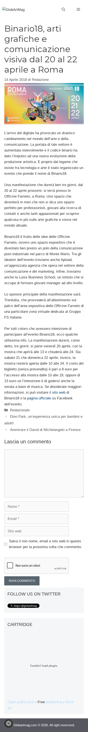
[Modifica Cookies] (8, 723)
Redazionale (20, 410)
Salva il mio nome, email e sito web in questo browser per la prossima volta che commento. (45, 544)
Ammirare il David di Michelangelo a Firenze (45, 430)
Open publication (20, 702)
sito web (58, 392)
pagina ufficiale (39, 398)
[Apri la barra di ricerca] (63, 9)
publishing (54, 702)
